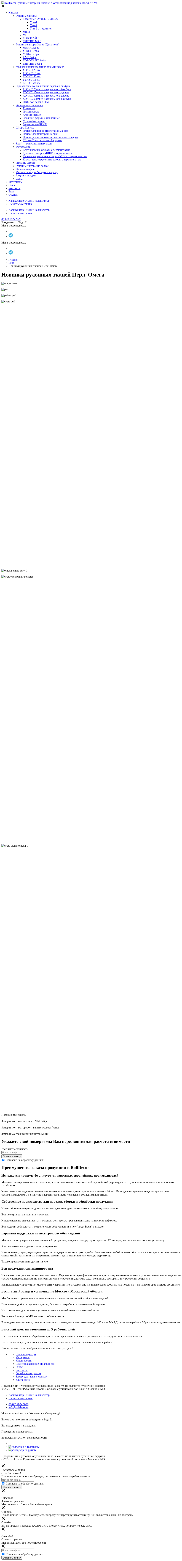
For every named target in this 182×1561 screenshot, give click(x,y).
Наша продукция (26, 1354)
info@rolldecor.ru (18, 1407)
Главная (13, 259)
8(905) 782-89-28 (11, 219)
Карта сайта (23, 1379)
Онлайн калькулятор (28, 1373)
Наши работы (24, 1360)
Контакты (22, 1370)
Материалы (23, 1357)
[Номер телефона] (17, 1152)
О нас (19, 1366)
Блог (11, 262)
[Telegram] (11, 236)
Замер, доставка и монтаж (31, 1376)
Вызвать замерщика (21, 203)
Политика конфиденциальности (35, 1363)
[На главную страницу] (49, 2)
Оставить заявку (12, 1156)
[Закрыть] (2, 6)
